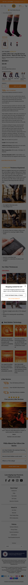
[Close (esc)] (25, 286)
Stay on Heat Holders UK (14, 298)
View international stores (14, 295)
